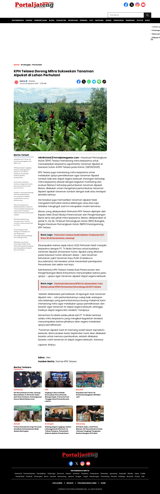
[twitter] (132, 6)
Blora (51, 20)
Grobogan (73, 20)
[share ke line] (99, 83)
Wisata (130, 473)
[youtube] (143, 6)
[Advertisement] (60, 47)
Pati (91, 20)
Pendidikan (119, 20)
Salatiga (121, 476)
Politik (140, 20)
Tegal (85, 476)
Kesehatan (61, 20)
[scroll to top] (153, 490)
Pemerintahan (40, 20)
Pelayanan (94, 473)
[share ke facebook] (79, 83)
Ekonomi (60, 473)
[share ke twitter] (84, 83)
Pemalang (105, 476)
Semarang (130, 20)
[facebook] (126, 6)
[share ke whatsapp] (89, 83)
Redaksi (69, 483)
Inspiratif (122, 473)
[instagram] (137, 6)
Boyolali (130, 476)
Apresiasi (113, 473)
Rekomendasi (18, 20)
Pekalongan (94, 476)
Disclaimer (57, 483)
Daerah (29, 20)
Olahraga (51, 473)
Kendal (114, 476)
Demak (109, 20)
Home (103, 483)
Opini (137, 473)
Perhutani (37, 64)
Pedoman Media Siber (87, 483)
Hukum (68, 473)
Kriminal (84, 20)
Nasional (99, 20)
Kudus (148, 20)
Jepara (71, 476)
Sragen (79, 476)
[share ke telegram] (94, 83)
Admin (22, 81)
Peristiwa (84, 473)
